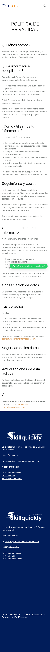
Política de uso (8, 475)
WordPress (19, 617)
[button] (29, 266)
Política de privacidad (11, 473)
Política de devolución (12, 478)
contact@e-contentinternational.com (19, 339)
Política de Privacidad (33, 614)
